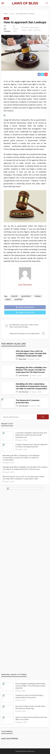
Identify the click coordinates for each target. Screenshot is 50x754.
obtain (30, 30)
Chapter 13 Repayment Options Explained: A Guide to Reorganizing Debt (31, 445)
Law (6, 18)
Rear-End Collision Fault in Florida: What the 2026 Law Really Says (30, 707)
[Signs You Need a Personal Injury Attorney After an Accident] (7, 720)
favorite (26, 27)
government (34, 27)
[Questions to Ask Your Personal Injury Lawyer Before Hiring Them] (7, 698)
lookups (24, 30)
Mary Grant (22, 359)
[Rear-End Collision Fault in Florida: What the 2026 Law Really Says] (7, 709)
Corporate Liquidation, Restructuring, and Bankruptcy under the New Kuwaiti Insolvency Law (31, 435)
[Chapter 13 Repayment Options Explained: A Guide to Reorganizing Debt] (7, 447)
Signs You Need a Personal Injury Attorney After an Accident (31, 718)
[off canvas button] (2, 3)
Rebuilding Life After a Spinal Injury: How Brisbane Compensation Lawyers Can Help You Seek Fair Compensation (31, 386)
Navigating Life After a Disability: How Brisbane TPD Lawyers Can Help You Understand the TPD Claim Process (31, 370)
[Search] (47, 3)
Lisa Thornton (7, 30)
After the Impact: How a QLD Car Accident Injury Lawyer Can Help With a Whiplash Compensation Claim (31, 353)
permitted (37, 30)
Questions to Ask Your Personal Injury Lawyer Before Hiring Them (29, 696)
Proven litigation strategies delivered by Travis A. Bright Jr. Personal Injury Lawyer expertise (30, 686)
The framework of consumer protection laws (27, 401)
